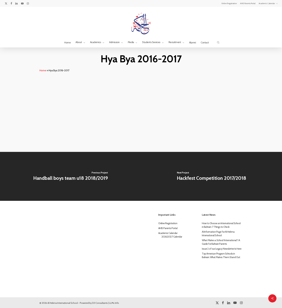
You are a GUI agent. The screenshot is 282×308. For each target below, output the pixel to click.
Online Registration (167, 223)
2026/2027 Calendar (172, 236)
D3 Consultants (100, 302)
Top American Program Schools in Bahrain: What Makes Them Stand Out (221, 255)
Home (42, 70)
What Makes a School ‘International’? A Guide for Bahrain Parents (221, 242)
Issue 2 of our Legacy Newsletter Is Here (221, 248)
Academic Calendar (168, 233)
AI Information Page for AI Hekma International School (218, 233)
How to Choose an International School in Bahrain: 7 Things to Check (221, 225)
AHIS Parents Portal (168, 228)
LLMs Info (114, 302)
